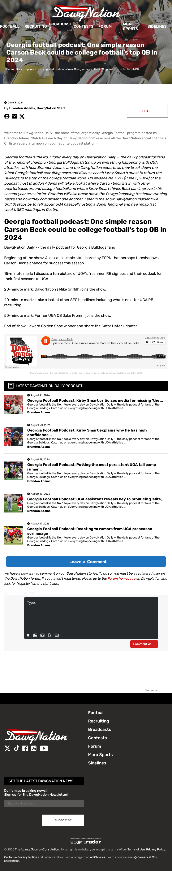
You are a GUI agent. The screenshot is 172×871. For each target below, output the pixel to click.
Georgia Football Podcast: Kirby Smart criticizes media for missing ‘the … (95, 400)
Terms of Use (136, 849)
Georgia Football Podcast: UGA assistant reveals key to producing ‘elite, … (96, 499)
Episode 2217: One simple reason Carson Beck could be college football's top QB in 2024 (96, 373)
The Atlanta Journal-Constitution (37, 849)
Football (9, 26)
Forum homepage (121, 578)
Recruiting (36, 26)
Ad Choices (97, 857)
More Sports (130, 26)
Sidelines (157, 26)
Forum (105, 26)
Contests (84, 26)
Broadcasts (60, 26)
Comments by (151, 690)
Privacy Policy (155, 849)
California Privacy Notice (20, 857)
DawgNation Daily (39, 373)
